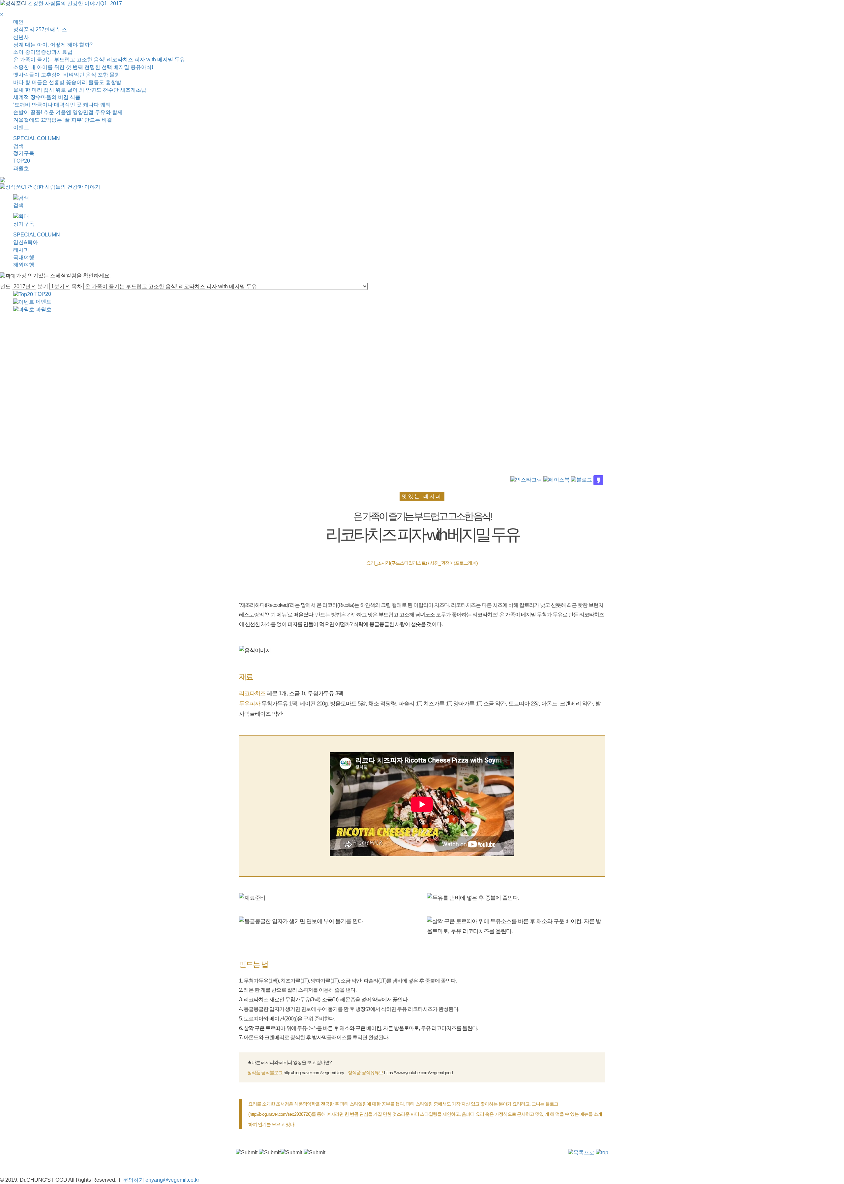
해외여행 (23, 264)
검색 (18, 146)
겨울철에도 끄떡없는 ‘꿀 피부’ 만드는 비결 (62, 120)
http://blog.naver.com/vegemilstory (314, 1072)
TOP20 (21, 161)
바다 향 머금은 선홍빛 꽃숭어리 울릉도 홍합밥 (67, 82)
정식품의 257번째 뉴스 (40, 29)
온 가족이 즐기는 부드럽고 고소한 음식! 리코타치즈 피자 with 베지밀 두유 (99, 59)
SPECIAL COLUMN (36, 138)
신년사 (21, 37)
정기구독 (23, 153)
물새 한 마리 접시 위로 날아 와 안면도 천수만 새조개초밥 (79, 90)
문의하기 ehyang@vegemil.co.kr (161, 1180)
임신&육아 (25, 242)
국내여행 (23, 257)
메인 (18, 22)
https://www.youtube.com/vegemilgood (418, 1072)
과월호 (21, 168)
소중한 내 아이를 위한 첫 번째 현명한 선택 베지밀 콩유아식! (83, 67)
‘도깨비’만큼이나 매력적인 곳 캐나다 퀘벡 (62, 105)
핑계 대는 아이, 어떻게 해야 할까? (53, 44)
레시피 (21, 250)
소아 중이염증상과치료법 (43, 52)
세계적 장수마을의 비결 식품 (46, 97)
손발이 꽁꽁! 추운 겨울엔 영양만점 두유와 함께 (68, 112)
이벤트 (21, 127)
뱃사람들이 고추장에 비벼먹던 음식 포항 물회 (66, 75)
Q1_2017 (111, 3)
